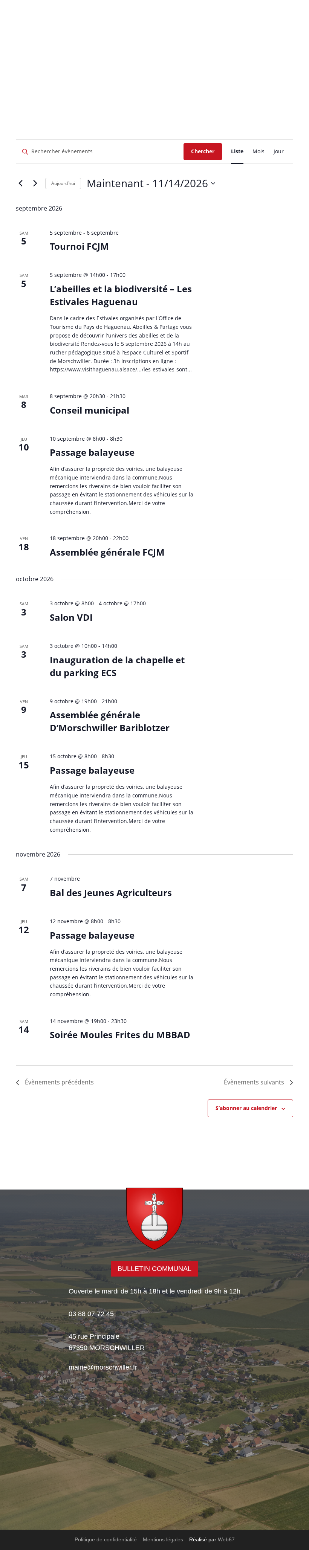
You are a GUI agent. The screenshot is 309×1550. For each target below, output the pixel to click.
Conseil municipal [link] (89, 410)
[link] (154, 47)
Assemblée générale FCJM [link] (107, 552)
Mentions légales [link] (163, 1539)
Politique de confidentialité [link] (106, 1539)
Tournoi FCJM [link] (79, 246)
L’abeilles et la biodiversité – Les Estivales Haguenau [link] (121, 295)
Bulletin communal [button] (154, 1268)
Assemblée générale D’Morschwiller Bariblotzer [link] (110, 721)
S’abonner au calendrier (246, 1108)
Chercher (202, 151)
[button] (216, 74)
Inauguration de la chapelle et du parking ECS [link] (117, 666)
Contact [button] (112, 73)
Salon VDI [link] (71, 617)
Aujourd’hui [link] (63, 183)
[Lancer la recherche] (193, 57)
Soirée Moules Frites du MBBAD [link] (120, 1034)
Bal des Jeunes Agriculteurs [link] (111, 892)
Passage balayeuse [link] (92, 452)
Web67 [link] (226, 1539)
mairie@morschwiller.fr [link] (103, 1367)
